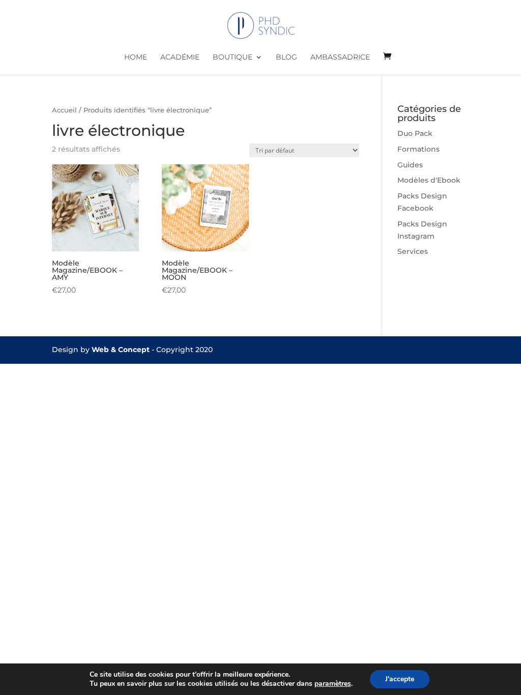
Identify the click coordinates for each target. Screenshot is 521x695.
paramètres (332, 683)
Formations (418, 149)
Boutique (232, 57)
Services (412, 251)
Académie (179, 57)
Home (135, 57)
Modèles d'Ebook (428, 180)
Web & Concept (121, 349)
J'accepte (399, 679)
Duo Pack (414, 133)
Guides (410, 164)
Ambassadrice (340, 57)
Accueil (64, 110)
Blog (286, 57)
